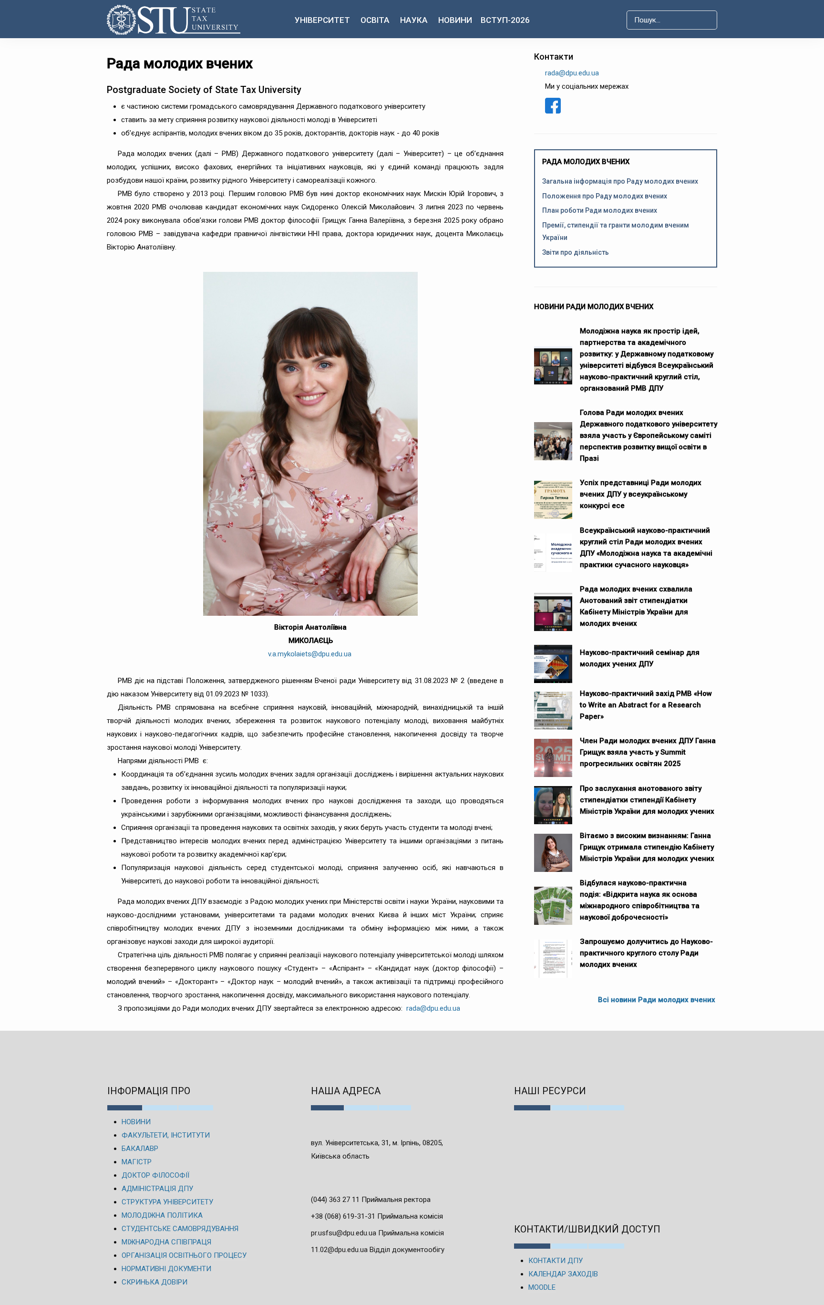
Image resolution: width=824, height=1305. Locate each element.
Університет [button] (322, 20)
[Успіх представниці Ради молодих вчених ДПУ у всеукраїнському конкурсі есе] (553, 495)
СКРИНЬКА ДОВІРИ (154, 1282)
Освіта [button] (375, 20)
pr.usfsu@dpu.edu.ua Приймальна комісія (377, 1233)
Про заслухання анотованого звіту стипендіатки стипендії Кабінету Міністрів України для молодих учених (647, 800)
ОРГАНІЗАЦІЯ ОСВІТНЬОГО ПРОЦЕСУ (184, 1255)
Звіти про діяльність (575, 252)
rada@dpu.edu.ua (433, 1008)
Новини (455, 20)
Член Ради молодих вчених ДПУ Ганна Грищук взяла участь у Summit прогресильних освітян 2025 (648, 752)
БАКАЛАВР (140, 1148)
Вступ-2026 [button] (505, 20)
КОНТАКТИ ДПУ (555, 1260)
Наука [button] (414, 20)
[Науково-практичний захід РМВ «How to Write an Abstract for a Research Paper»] (553, 706)
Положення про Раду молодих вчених (604, 196)
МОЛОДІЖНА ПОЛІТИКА (162, 1215)
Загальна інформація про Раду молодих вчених (620, 181)
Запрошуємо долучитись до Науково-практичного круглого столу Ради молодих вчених (646, 953)
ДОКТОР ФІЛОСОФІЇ (155, 1175)
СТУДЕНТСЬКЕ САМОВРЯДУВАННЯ (180, 1228)
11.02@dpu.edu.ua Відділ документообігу (377, 1249)
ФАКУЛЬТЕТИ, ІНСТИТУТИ (166, 1135)
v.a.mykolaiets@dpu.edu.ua (309, 654)
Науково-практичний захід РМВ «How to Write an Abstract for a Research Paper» (646, 705)
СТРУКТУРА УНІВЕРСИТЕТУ (167, 1202)
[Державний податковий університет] (174, 20)
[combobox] (672, 20)
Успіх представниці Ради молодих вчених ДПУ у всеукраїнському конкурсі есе (640, 494)
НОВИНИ (136, 1122)
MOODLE (542, 1287)
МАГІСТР (137, 1162)
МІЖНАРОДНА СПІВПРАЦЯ (166, 1242)
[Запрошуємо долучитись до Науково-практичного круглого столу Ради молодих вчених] (553, 954)
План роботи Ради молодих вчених (599, 210)
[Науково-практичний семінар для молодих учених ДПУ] (553, 659)
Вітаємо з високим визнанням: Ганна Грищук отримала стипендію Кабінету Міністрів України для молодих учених (647, 847)
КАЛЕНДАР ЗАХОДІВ (563, 1274)
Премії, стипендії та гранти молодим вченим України (615, 231)
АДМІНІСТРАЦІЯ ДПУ (157, 1188)
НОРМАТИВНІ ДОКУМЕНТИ (166, 1268)
